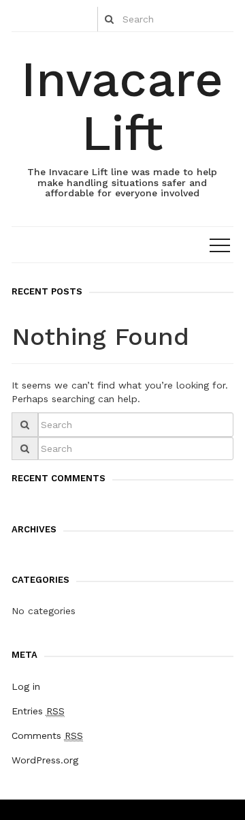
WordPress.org (45, 760)
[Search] (109, 19)
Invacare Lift (122, 106)
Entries (38, 710)
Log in (26, 686)
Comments (47, 735)
